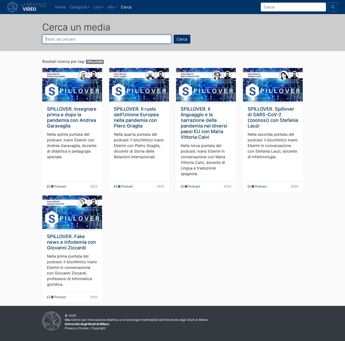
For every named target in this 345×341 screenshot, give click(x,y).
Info (110, 7)
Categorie (78, 7)
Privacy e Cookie (76, 328)
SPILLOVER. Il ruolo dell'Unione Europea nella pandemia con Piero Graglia (136, 117)
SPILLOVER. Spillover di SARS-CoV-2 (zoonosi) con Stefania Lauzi (273, 117)
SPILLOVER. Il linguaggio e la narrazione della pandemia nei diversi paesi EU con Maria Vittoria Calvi (204, 123)
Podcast (60, 186)
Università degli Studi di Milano (87, 324)
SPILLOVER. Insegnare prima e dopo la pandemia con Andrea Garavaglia (71, 117)
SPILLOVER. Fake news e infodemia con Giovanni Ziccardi (71, 242)
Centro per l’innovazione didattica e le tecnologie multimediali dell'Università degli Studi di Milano (136, 320)
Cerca (126, 7)
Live (97, 7)
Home (61, 6)
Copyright (99, 328)
